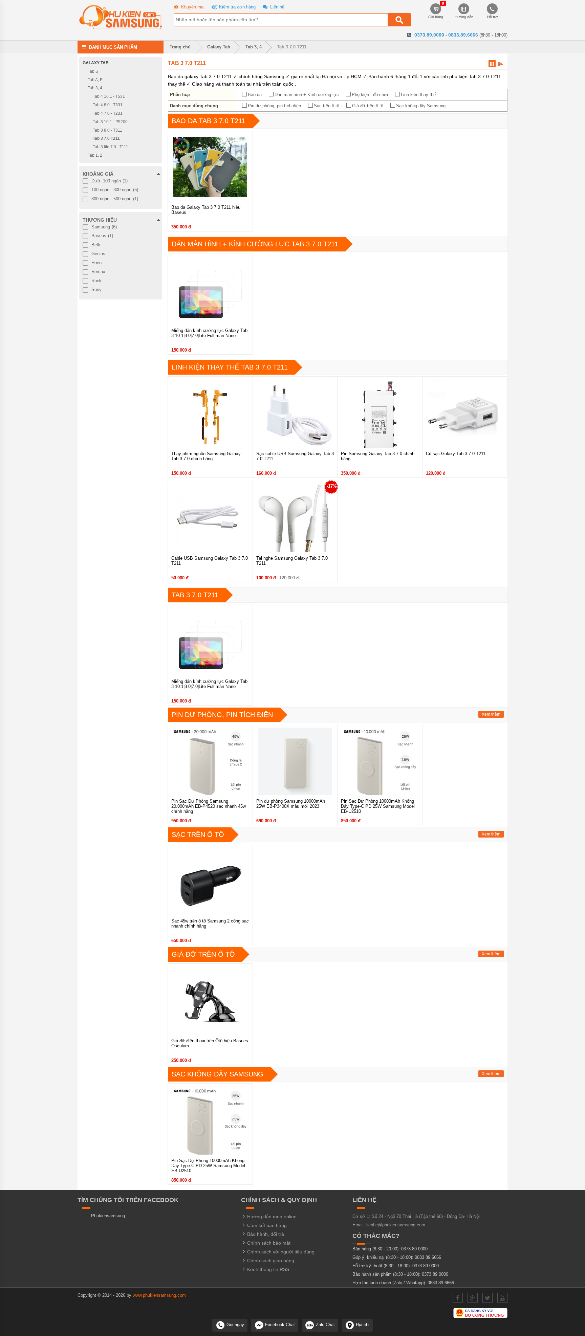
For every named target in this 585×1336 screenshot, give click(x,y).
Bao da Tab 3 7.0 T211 (208, 121)
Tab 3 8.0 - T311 (107, 130)
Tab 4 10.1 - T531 (109, 96)
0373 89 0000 (414, 1248)
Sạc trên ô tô (326, 105)
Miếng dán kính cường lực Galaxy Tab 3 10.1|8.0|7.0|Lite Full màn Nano (209, 333)
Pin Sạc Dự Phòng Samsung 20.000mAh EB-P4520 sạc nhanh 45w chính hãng (208, 806)
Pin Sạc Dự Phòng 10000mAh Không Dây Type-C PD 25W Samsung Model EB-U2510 (378, 806)
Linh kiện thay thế (418, 94)
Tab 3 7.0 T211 (291, 46)
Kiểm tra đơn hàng (237, 6)
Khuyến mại (192, 6)
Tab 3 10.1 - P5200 (110, 121)
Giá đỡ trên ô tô (367, 105)
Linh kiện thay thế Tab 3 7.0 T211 (230, 367)
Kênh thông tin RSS (267, 1269)
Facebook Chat (279, 1324)
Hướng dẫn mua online (271, 1216)
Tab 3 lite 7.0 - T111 (110, 146)
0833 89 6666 (428, 1257)
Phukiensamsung (108, 1215)
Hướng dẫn (464, 17)
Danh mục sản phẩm (113, 46)
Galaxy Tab (218, 46)
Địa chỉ (361, 1324)
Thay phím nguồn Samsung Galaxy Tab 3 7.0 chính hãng (206, 456)
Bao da (255, 94)
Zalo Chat (325, 1324)
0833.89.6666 (463, 35)
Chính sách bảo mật (268, 1243)
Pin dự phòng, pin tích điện (274, 105)
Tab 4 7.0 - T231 (108, 113)
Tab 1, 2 (95, 155)
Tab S (93, 71)
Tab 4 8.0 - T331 (108, 105)
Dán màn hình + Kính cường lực (307, 94)
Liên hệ (276, 6)
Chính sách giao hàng (270, 1260)
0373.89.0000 (429, 35)
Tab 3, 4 (253, 46)
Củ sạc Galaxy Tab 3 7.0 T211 (455, 453)
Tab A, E (95, 79)
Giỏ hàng (435, 11)
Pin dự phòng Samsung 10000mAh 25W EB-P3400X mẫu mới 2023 (290, 804)
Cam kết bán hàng (266, 1225)
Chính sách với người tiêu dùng (280, 1251)
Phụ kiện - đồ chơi (370, 94)
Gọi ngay (234, 1324)
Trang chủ (179, 46)
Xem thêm (491, 714)
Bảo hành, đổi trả (265, 1234)
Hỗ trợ (492, 17)
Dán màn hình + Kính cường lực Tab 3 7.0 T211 (255, 244)
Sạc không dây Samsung (421, 105)
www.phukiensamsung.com (159, 1295)
